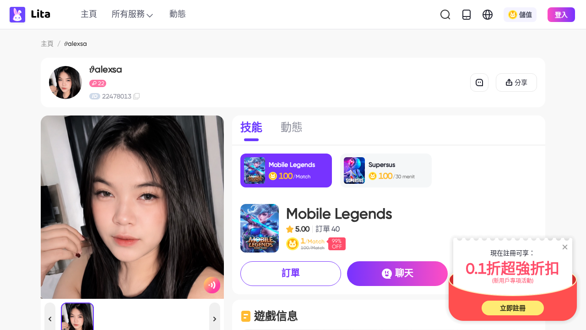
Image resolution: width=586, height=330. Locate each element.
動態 (177, 14)
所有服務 (128, 14)
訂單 (291, 273)
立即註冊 (513, 308)
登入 (561, 14)
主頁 (89, 14)
